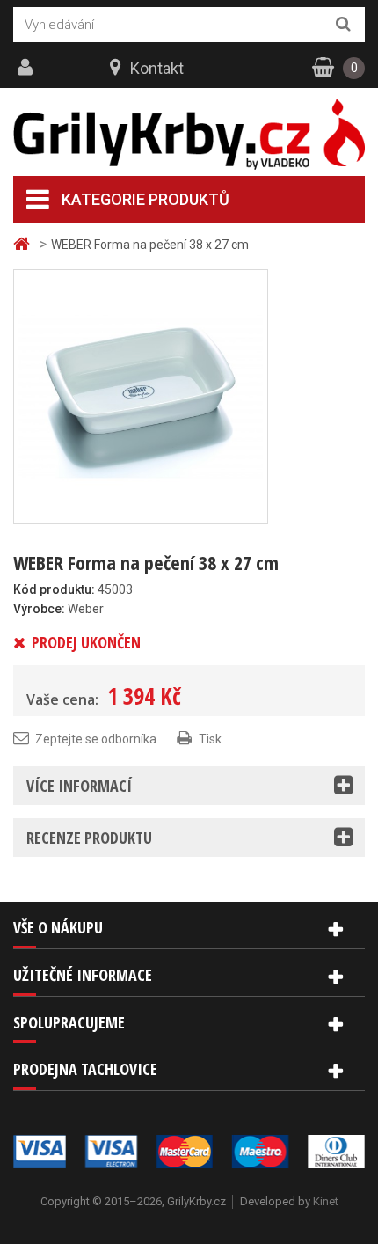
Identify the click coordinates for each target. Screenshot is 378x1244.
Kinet (325, 1201)
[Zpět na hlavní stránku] (23, 244)
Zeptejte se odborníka (95, 739)
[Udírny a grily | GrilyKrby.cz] (189, 134)
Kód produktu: (54, 589)
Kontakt (157, 68)
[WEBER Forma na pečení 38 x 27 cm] (140, 396)
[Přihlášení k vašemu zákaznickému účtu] (27, 68)
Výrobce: (39, 609)
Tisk (210, 739)
